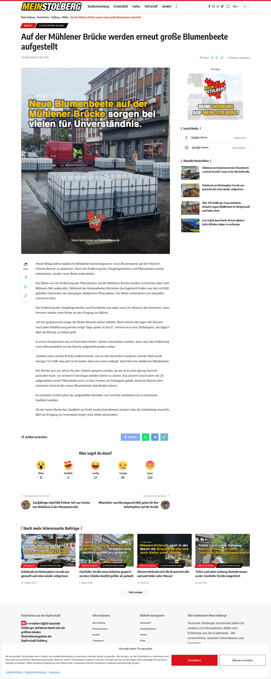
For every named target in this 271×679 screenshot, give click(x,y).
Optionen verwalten (242, 660)
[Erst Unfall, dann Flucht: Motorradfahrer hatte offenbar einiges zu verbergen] (190, 225)
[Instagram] (215, 148)
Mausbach (29, 566)
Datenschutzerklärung (36, 672)
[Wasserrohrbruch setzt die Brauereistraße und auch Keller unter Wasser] (164, 550)
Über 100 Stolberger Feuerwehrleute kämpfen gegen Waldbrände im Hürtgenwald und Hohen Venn (226, 206)
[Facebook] (215, 138)
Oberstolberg (89, 566)
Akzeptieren (194, 660)
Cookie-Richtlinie (14, 672)
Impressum (54, 672)
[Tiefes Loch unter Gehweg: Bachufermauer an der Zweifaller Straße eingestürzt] (222, 550)
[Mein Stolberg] (51, 6)
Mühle (28, 25)
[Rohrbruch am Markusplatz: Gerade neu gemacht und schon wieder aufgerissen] (190, 190)
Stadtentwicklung (51, 25)
